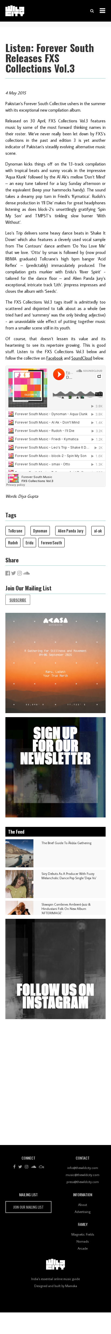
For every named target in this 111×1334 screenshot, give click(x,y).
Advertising (83, 1211)
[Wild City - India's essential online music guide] (14, 11)
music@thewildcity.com (82, 1175)
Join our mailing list (28, 1207)
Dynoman (40, 531)
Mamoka (71, 1286)
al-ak (98, 531)
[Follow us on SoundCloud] (33, 1167)
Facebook (54, 358)
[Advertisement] (55, 1084)
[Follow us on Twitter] (20, 1167)
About (82, 1204)
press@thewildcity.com (83, 1182)
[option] (55, 663)
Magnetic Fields (82, 1234)
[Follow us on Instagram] (26, 1167)
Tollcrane (15, 531)
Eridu (29, 542)
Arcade (83, 1248)
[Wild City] (55, 1264)
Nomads (83, 1241)
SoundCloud (81, 358)
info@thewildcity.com (82, 1167)
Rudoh (13, 542)
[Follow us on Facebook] (14, 1167)
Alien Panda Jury (70, 531)
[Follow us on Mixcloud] (41, 1167)
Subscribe (17, 600)
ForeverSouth (51, 542)
